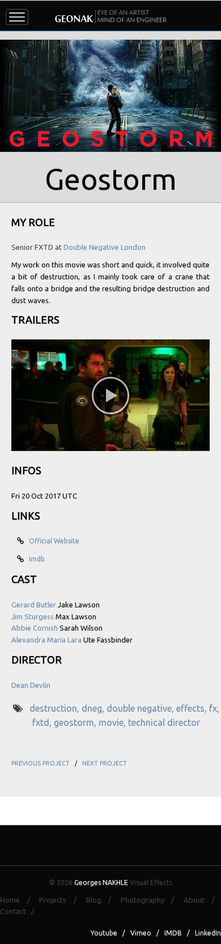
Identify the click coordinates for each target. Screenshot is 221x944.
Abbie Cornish (34, 628)
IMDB (173, 933)
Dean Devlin (30, 685)
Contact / (19, 911)
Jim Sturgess (32, 616)
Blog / (102, 900)
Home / (18, 900)
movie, (113, 722)
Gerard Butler (33, 605)
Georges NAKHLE (101, 882)
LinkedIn (208, 933)
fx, (214, 708)
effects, (192, 708)
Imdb (35, 559)
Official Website (52, 541)
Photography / (151, 900)
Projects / (61, 900)
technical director (164, 722)
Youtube (104, 933)
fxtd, (43, 722)
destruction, (55, 708)
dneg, (94, 708)
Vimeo (140, 933)
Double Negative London (104, 247)
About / (202, 900)
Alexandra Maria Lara (46, 640)
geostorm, (76, 722)
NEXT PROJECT (104, 763)
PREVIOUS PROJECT (40, 763)
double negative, (141, 708)
